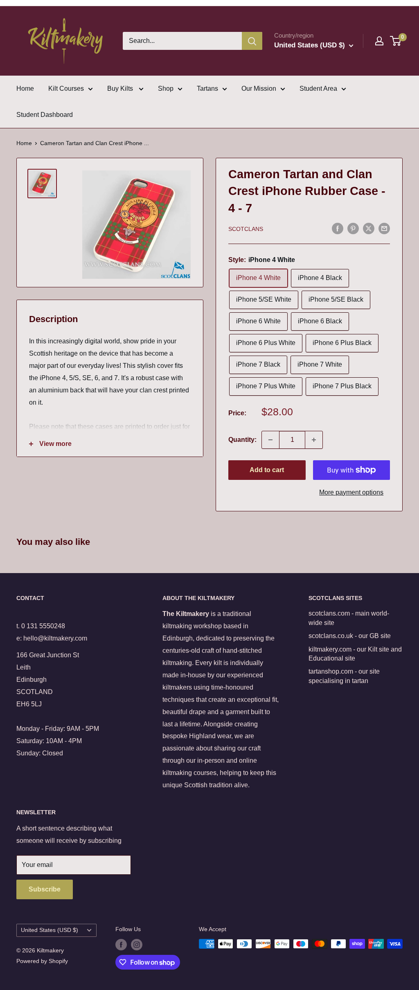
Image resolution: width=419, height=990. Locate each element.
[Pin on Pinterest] (353, 228)
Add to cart (267, 469)
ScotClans (245, 229)
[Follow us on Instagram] (136, 944)
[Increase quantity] (313, 439)
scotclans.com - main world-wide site (349, 618)
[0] (396, 41)
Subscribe (45, 889)
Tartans (207, 88)
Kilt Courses (66, 88)
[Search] (252, 41)
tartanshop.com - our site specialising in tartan (344, 676)
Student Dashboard (44, 114)
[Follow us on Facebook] (121, 944)
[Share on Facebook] (337, 228)
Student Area (318, 88)
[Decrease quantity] (270, 439)
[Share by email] (384, 228)
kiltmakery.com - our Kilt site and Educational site (355, 654)
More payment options (351, 492)
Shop (165, 88)
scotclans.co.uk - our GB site (350, 635)
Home (25, 88)
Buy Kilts (121, 88)
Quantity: (242, 439)
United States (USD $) (49, 930)
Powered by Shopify (42, 961)
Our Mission (258, 88)
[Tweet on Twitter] (368, 228)
